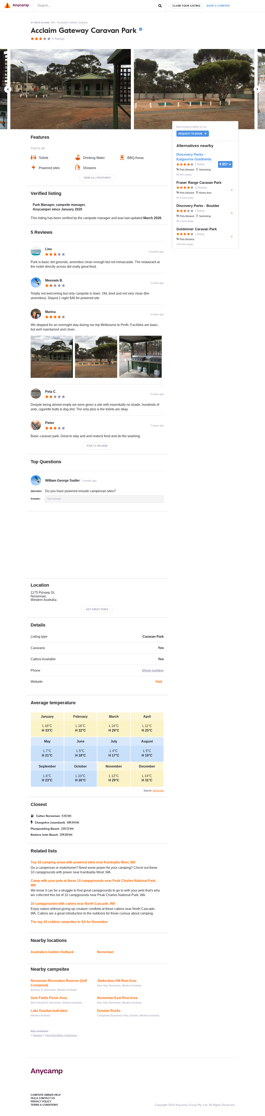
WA (53, 22)
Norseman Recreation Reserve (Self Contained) (59, 983)
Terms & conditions (44, 1104)
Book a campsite (218, 5)
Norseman (105, 952)
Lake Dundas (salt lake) (49, 1010)
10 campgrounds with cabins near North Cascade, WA (73, 903)
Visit (158, 681)
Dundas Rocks (108, 1010)
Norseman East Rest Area (117, 998)
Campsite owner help (46, 1094)
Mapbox (37, 1035)
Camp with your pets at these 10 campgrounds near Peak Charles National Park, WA (93, 883)
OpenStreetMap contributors (61, 1035)
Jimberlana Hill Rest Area (116, 980)
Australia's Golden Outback (72, 22)
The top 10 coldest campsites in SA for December (69, 922)
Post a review (97, 445)
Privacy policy (41, 1101)
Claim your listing (186, 5)
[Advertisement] (97, 545)
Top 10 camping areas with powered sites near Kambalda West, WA (83, 862)
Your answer (54, 498)
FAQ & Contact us (43, 1098)
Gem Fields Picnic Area (49, 998)
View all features (97, 177)
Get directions (97, 609)
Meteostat (158, 790)
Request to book (190, 133)
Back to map (41, 22)
